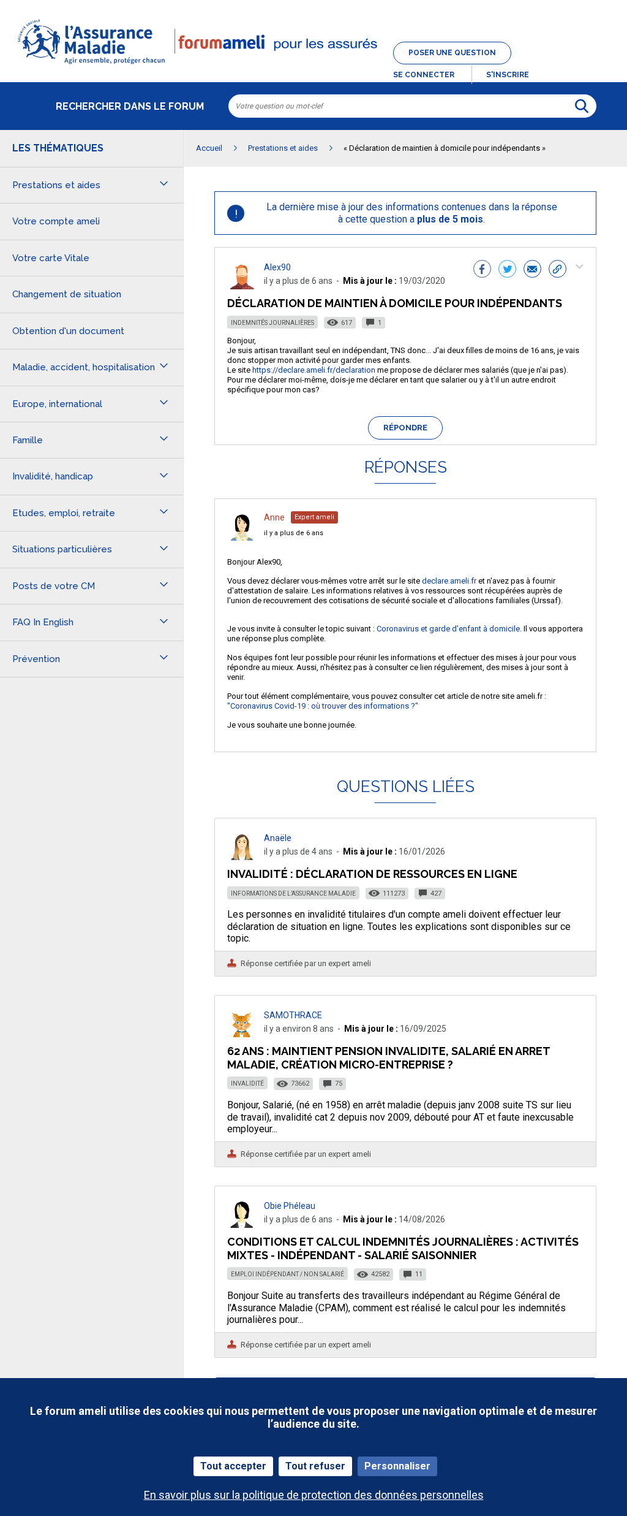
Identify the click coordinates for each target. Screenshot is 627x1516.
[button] (313, 65)
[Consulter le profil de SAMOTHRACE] (242, 1034)
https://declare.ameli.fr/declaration (313, 370)
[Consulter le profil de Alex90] (242, 286)
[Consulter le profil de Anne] (242, 537)
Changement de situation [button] (66, 294)
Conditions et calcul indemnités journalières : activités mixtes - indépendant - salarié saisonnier (403, 1248)
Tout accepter (233, 1466)
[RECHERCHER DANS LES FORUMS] (581, 106)
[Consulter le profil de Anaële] (242, 857)
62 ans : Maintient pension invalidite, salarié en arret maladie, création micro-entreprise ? (388, 1058)
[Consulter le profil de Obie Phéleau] (242, 1224)
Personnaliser (397, 1466)
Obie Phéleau (289, 1206)
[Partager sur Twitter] (507, 270)
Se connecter (423, 74)
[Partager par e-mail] (532, 270)
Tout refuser (315, 1466)
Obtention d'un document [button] (68, 331)
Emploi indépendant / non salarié (287, 1274)
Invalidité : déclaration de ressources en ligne (372, 873)
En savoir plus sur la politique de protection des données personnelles (314, 1494)
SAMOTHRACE (293, 1015)
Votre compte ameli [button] (56, 221)
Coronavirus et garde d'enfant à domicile (448, 628)
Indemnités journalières (272, 322)
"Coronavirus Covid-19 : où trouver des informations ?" (322, 705)
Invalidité (247, 1083)
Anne (274, 517)
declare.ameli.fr (449, 580)
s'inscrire (507, 74)
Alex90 (277, 267)
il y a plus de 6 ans (293, 533)
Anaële (277, 838)
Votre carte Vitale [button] (50, 258)
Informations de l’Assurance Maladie (293, 893)
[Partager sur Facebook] (482, 270)
